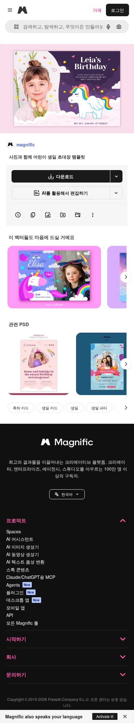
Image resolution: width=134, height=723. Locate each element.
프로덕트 (16, 520)
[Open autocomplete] (13, 26)
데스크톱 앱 (23, 600)
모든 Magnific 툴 (22, 623)
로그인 (117, 10)
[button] (67, 494)
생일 (74, 407)
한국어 (67, 494)
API (9, 615)
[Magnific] (67, 443)
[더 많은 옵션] (92, 214)
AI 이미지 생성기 (22, 547)
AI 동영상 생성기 (22, 554)
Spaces (13, 531)
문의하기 (16, 674)
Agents (18, 585)
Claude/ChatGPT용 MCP (30, 577)
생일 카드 (50, 407)
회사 (11, 656)
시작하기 (16, 638)
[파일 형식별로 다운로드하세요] (116, 176)
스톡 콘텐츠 (17, 569)
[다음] (126, 277)
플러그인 (20, 592)
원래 (36, 53)
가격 (97, 10)
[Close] (125, 716)
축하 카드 (21, 407)
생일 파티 (99, 407)
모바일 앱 (15, 607)
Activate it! (104, 716)
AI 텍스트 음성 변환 (25, 562)
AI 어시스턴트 (19, 539)
